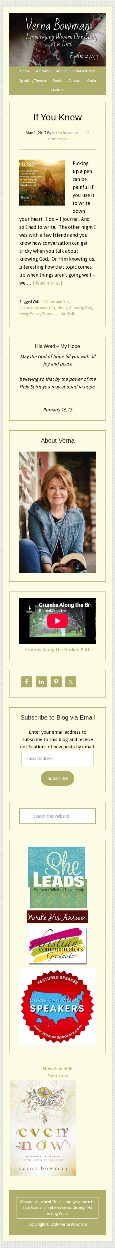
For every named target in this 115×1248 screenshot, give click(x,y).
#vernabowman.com (37, 308)
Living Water (29, 314)
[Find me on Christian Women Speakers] (57, 1043)
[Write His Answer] (57, 907)
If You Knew (57, 117)
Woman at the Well (58, 314)
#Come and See (55, 302)
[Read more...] (47, 283)
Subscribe (58, 778)
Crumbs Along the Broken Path (57, 649)
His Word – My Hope (57, 346)
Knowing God (80, 308)
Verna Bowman (57, 25)
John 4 (62, 308)
